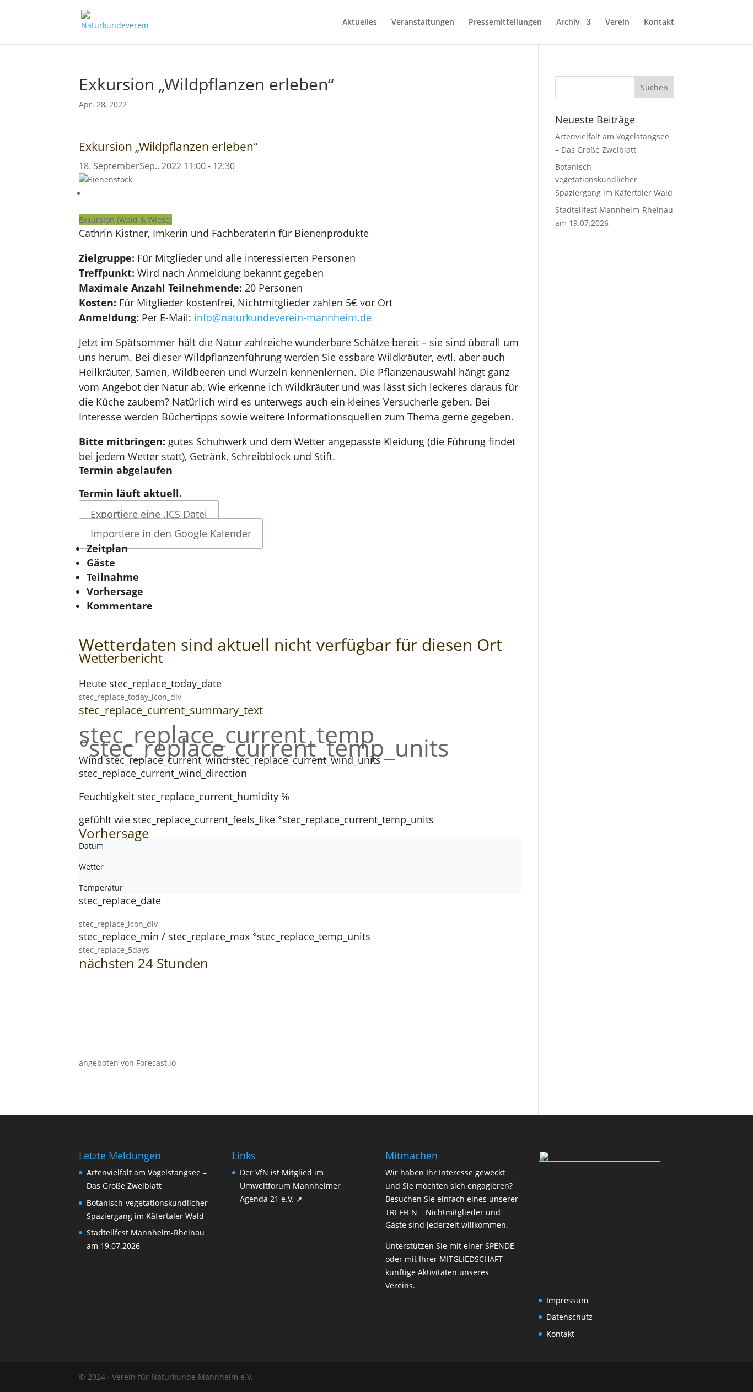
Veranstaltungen (422, 22)
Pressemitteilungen (505, 22)
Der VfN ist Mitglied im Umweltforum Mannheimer (290, 1185)
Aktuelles (359, 22)
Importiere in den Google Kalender (170, 533)
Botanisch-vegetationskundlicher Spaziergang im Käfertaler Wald (614, 179)
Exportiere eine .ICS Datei (148, 514)
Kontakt (659, 22)
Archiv (568, 22)
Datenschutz (569, 1317)
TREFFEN (401, 1212)
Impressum (567, 1300)
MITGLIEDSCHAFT (471, 1259)
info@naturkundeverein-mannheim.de (283, 317)
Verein (617, 22)
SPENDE (499, 1245)
